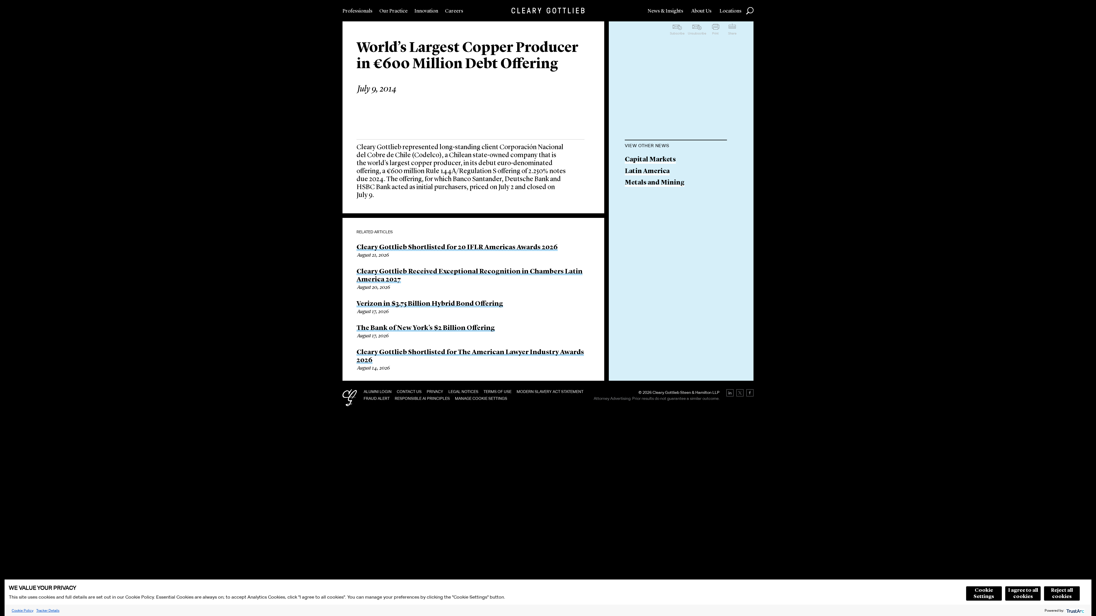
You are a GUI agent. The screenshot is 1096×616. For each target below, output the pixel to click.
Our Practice (393, 11)
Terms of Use (497, 391)
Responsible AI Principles (422, 398)
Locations (731, 11)
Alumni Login (378, 391)
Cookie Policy (22, 610)
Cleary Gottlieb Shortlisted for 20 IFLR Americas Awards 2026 (457, 247)
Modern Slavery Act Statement (550, 391)
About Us (701, 11)
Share (732, 33)
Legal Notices (463, 391)
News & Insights (665, 11)
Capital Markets (650, 160)
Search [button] (750, 11)
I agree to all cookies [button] (1023, 593)
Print (715, 33)
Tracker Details (47, 610)
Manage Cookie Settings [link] (481, 398)
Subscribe (677, 33)
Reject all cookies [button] (1062, 593)
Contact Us (409, 391)
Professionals (357, 11)
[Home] (548, 10)
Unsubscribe (697, 33)
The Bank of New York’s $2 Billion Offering (425, 328)
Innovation (426, 11)
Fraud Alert (377, 398)
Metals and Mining (654, 183)
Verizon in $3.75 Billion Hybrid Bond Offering (429, 304)
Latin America (647, 171)
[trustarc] (1074, 610)
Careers (454, 11)
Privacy (435, 391)
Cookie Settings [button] (984, 593)
